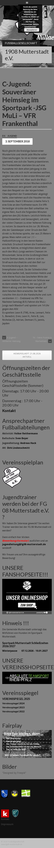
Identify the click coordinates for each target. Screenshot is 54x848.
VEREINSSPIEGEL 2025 (16, 698)
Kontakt (9, 410)
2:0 (32, 237)
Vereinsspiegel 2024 (13, 703)
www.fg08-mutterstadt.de (11, 844)
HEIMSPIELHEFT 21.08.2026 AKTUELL (27, 355)
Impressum (7, 824)
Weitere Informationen (32, 25)
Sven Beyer (21, 438)
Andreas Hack (28, 443)
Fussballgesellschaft (21, 43)
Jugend (12, 135)
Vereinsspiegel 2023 (13, 707)
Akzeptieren (32, 29)
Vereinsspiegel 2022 (13, 711)
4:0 (16, 298)
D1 (3, 135)
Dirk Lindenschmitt (18, 447)
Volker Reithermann (26, 433)
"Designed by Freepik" (14, 772)
